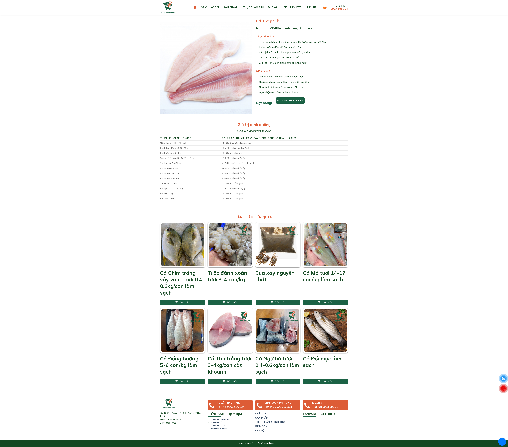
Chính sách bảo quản (219, 425)
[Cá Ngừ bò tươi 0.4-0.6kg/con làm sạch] (277, 330)
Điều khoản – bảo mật (219, 428)
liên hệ (312, 7)
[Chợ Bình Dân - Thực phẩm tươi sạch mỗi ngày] (173, 7)
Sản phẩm (230, 7)
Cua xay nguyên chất (275, 276)
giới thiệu (261, 413)
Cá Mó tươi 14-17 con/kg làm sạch (324, 276)
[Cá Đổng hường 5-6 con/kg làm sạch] (182, 330)
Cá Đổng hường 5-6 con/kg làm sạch (179, 365)
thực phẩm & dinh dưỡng (271, 421)
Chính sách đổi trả (217, 422)
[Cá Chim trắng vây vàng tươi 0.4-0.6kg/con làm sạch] (182, 244)
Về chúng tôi (210, 7)
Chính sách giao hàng (219, 419)
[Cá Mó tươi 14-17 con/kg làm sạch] (325, 244)
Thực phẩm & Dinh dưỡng (260, 7)
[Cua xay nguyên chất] (277, 244)
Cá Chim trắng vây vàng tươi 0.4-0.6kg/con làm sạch (182, 283)
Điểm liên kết (292, 7)
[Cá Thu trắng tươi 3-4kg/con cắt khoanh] (230, 330)
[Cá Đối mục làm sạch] (325, 330)
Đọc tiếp (185, 302)
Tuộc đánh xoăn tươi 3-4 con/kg (227, 276)
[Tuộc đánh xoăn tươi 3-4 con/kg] (230, 244)
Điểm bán (261, 426)
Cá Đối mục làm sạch (322, 361)
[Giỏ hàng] (325, 7)
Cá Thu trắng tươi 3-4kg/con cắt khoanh (229, 365)
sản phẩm (261, 417)
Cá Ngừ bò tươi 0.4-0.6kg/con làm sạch (277, 365)
